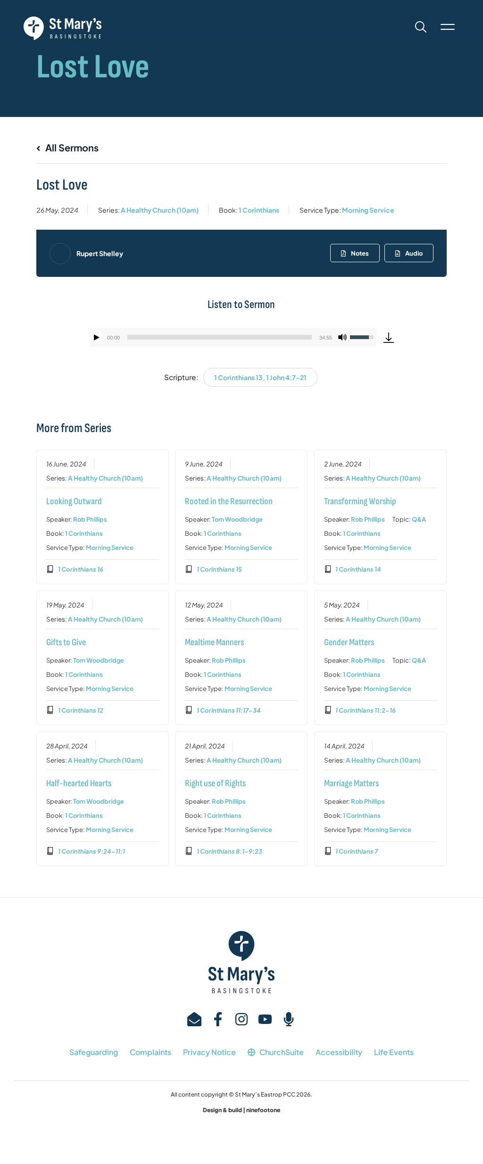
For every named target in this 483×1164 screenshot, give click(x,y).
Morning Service (368, 210)
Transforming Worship (360, 501)
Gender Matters (349, 642)
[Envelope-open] (194, 1019)
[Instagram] (241, 1019)
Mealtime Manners (214, 642)
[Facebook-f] (218, 1019)
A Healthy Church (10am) (160, 210)
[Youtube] (265, 1019)
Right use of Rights (215, 783)
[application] (232, 337)
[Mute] (342, 337)
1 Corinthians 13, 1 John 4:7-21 (260, 377)
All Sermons (71, 147)
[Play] (96, 337)
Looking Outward (74, 501)
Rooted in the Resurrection (229, 501)
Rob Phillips (90, 519)
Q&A (419, 519)
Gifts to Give (66, 642)
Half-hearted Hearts (78, 783)
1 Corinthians (259, 210)
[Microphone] (289, 1019)
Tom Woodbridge (237, 519)
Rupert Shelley (99, 253)
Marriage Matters (351, 783)
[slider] (219, 337)
